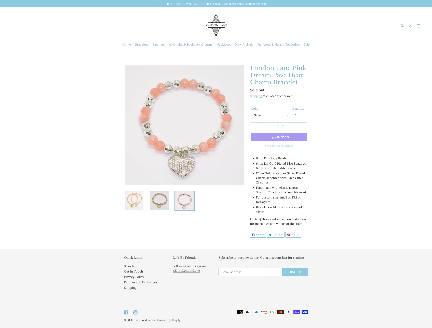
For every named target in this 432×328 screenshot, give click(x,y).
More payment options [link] (279, 145)
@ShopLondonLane (186, 271)
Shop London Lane (145, 320)
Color (255, 108)
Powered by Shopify (168, 320)
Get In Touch (133, 271)
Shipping (256, 96)
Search (129, 266)
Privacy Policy (134, 277)
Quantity (298, 108)
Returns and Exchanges (140, 282)
